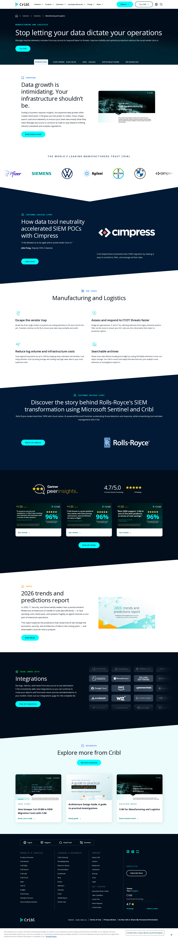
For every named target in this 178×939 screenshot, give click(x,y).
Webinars (61, 886)
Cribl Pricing (24, 894)
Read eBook (30, 638)
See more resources (89, 762)
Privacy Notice (110, 920)
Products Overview (26, 857)
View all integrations (28, 704)
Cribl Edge (23, 866)
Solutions (37, 4)
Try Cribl (142, 4)
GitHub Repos (62, 898)
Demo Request (97, 903)
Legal (94, 882)
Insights (22, 890)
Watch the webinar (33, 442)
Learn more (30, 261)
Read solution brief (33, 134)
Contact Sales (96, 907)
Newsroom (96, 866)
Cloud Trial (96, 899)
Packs (60, 894)
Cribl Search (24, 870)
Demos (123, 4)
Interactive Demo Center (100, 891)
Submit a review (152, 909)
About (99, 4)
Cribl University (63, 857)
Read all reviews (89, 545)
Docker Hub (62, 902)
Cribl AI (22, 886)
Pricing (89, 4)
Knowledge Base (63, 861)
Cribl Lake (23, 874)
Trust (94, 878)
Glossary (61, 890)
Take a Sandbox (97, 895)
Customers (59, 4)
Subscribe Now (136, 873)
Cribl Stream (24, 861)
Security (94, 874)
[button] (41, 62)
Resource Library (63, 866)
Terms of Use (95, 920)
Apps (22, 882)
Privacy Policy (51, 936)
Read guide (73, 818)
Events (60, 882)
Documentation (63, 870)
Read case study (25, 818)
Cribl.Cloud (24, 878)
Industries (37, 16)
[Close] (171, 934)
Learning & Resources (75, 4)
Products (48, 4)
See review (22, 532)
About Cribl (96, 857)
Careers (94, 861)
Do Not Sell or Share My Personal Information (138, 920)
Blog (59, 878)
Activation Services (26, 898)
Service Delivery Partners (28, 902)
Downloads (62, 874)
